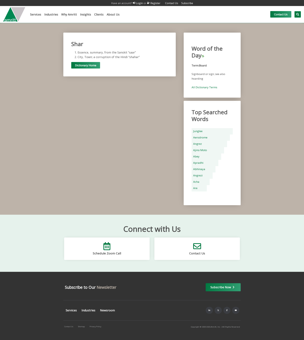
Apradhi (198, 163)
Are (195, 188)
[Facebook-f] (227, 310)
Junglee (198, 131)
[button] (35, 14)
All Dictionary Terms (204, 87)
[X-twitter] (218, 310)
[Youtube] (235, 310)
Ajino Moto (200, 150)
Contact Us (197, 253)
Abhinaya (199, 169)
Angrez (197, 144)
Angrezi (198, 175)
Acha (196, 182)
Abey (196, 156)
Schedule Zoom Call (107, 253)
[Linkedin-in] (209, 310)
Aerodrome (200, 137)
